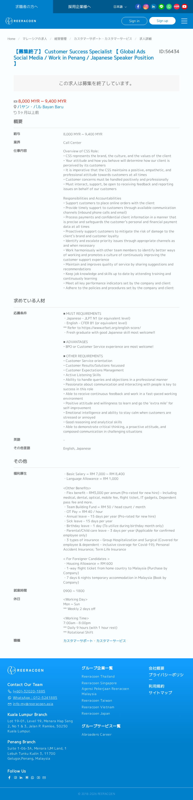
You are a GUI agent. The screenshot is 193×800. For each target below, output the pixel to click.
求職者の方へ (26, 6)
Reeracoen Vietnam (98, 707)
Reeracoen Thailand (98, 676)
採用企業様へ (79, 6)
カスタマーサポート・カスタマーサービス (103, 39)
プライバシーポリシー (166, 677)
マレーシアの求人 (35, 39)
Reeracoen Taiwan (97, 700)
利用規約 (156, 686)
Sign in (134, 21)
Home (11, 39)
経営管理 (60, 39)
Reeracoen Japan (96, 713)
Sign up (162, 20)
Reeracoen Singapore (99, 683)
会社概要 (156, 668)
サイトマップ (160, 692)
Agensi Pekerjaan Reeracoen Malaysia (105, 691)
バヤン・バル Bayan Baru (40, 106)
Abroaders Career (97, 734)
